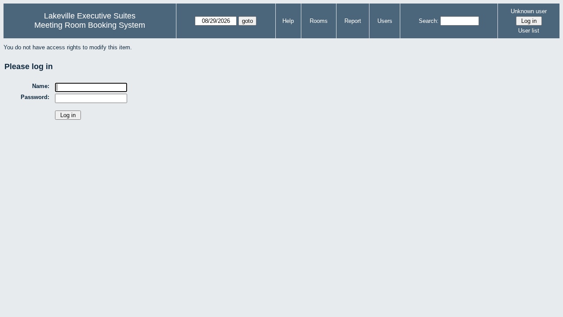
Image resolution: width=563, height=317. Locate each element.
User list (528, 30)
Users (384, 21)
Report (352, 21)
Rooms (319, 21)
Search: (429, 21)
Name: (40, 86)
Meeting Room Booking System (89, 25)
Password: (35, 97)
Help (288, 21)
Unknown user (529, 11)
